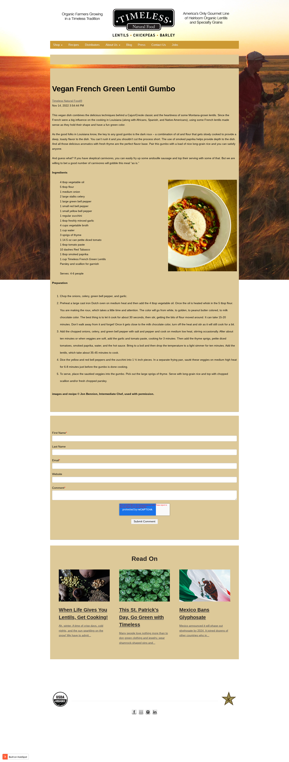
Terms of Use (184, 705)
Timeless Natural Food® (67, 100)
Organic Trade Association (140, 697)
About (143, 705)
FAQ (172, 705)
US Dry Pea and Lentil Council (173, 697)
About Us (112, 44)
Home (127, 705)
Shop (57, 44)
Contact (153, 705)
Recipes (73, 44)
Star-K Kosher (200, 697)
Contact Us (158, 44)
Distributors (92, 44)
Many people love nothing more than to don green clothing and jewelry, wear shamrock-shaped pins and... (143, 625)
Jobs (175, 44)
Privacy (164, 705)
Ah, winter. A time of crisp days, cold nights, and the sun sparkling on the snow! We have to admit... (83, 622)
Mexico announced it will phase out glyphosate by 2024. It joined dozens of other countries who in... (203, 622)
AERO (119, 697)
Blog (129, 44)
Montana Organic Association (97, 697)
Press (141, 44)
